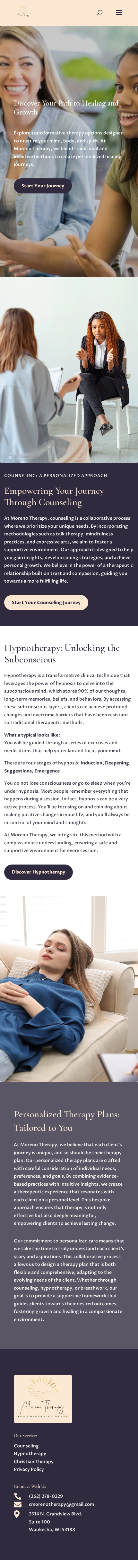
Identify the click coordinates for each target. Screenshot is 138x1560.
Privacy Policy (29, 1469)
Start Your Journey (43, 186)
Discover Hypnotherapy (38, 872)
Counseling (26, 1446)
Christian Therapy (34, 1462)
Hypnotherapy (30, 1454)
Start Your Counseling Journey (46, 603)
